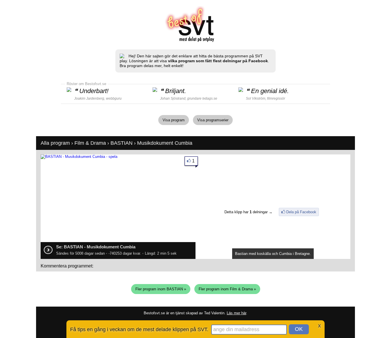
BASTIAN (121, 143)
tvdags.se (209, 98)
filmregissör (276, 98)
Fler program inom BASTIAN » (160, 289)
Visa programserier (212, 120)
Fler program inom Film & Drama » (227, 289)
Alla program (55, 143)
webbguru (114, 98)
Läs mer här (236, 313)
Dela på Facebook (301, 212)
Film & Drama (90, 143)
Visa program (174, 120)
